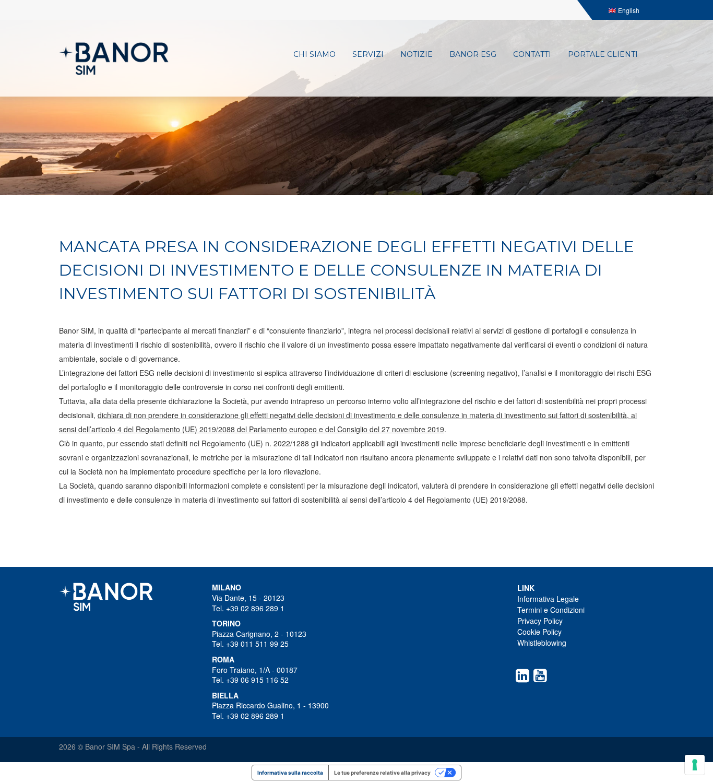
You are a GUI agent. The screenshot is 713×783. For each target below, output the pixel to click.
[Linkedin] (524, 675)
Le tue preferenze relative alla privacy (382, 772)
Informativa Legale (548, 599)
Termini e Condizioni (551, 609)
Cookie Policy (539, 631)
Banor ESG (472, 54)
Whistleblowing (541, 642)
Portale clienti (603, 54)
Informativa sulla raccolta (290, 772)
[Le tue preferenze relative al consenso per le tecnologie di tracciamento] (695, 765)
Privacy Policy (540, 620)
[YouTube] (542, 675)
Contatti (532, 54)
